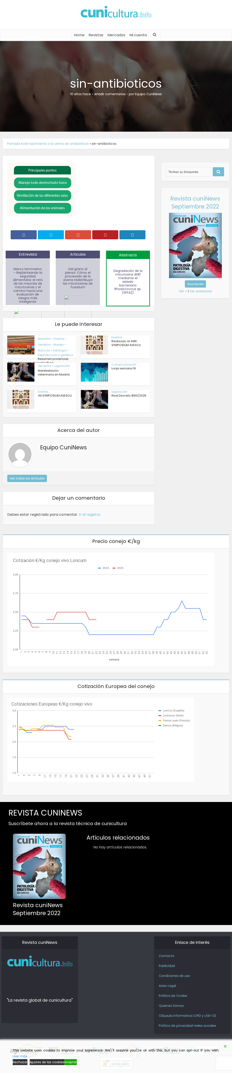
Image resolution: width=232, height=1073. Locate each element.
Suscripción (195, 284)
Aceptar (70, 1062)
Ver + (183, 291)
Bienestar (44, 339)
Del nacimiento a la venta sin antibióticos (56, 143)
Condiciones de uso (174, 976)
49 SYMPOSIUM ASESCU (55, 395)
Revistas (96, 35)
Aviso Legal (167, 985)
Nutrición (44, 350)
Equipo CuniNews (148, 94)
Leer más (20, 1056)
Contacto (166, 956)
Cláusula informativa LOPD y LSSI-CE (187, 1015)
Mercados (116, 35)
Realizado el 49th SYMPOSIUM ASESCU (126, 343)
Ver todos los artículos (27, 478)
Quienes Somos (171, 1005)
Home (79, 35)
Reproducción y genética (55, 355)
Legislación (62, 366)
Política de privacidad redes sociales (187, 1025)
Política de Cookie (173, 995)
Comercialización (123, 364)
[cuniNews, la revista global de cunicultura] (116, 12)
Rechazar (20, 1062)
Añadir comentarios (110, 94)
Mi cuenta (138, 35)
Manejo (58, 344)
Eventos (59, 339)
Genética (44, 344)
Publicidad (167, 966)
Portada (13, 143)
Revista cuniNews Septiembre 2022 (195, 203)
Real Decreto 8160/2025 (128, 395)
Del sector (44, 366)
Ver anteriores (201, 291)
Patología (60, 350)
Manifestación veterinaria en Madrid (54, 372)
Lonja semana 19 (123, 368)
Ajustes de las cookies (47, 1062)
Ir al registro (89, 514)
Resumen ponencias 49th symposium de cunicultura (37, 361)
